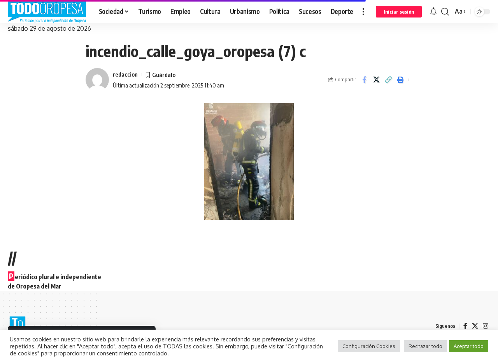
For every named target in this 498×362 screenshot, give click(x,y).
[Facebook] (465, 326)
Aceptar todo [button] (469, 346)
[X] (475, 326)
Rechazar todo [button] (425, 346)
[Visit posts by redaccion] (97, 79)
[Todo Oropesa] (47, 11)
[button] (363, 11)
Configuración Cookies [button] (368, 346)
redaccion (125, 74)
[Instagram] (485, 326)
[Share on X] (376, 79)
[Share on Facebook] (364, 79)
